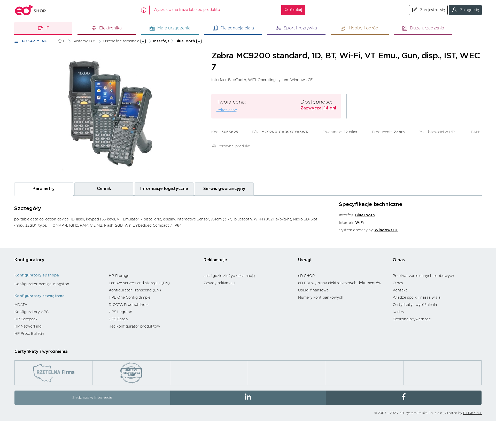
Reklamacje (215, 260)
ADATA (20, 305)
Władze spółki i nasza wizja (416, 297)
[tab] (43, 188)
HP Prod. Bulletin (29, 334)
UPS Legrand (120, 312)
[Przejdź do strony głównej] (30, 10)
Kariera (399, 312)
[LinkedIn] (248, 398)
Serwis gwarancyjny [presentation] (224, 189)
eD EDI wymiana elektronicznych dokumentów (339, 283)
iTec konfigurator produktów (134, 326)
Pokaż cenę (226, 110)
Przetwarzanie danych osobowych (423, 276)
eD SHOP (306, 276)
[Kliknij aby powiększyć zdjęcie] (110, 113)
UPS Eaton (118, 319)
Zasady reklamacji (219, 283)
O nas (399, 260)
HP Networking (28, 326)
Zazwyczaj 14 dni (318, 108)
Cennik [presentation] (104, 189)
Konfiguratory (29, 260)
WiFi (359, 223)
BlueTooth (365, 215)
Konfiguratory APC (31, 312)
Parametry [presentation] (44, 189)
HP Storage (119, 276)
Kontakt (400, 290)
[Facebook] (404, 398)
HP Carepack (25, 319)
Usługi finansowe (313, 290)
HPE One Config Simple (129, 297)
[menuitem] (59, 284)
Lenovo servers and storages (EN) (139, 283)
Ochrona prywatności (412, 319)
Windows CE (386, 230)
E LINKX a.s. (472, 413)
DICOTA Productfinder (129, 305)
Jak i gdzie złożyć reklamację (229, 276)
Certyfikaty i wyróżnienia (415, 305)
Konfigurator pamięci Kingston (41, 284)
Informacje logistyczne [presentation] (164, 189)
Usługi (304, 260)
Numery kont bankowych (320, 297)
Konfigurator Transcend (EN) (135, 290)
